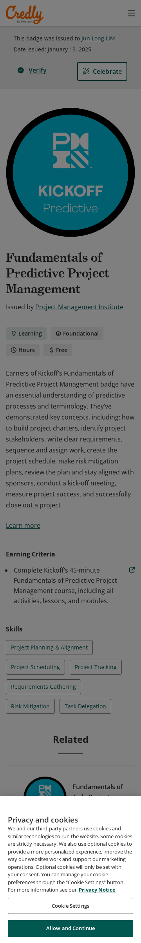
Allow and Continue (70, 928)
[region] (70, 869)
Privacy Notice (97, 889)
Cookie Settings (70, 905)
